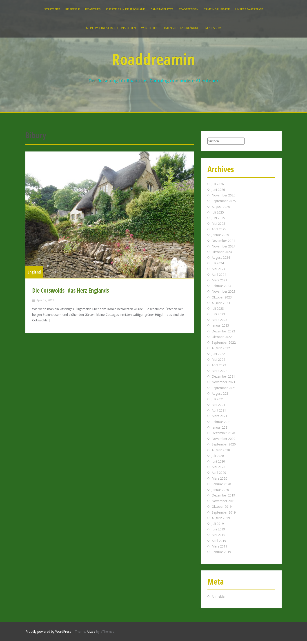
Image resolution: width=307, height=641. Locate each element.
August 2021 (221, 393)
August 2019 (221, 518)
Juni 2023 (218, 314)
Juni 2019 (218, 529)
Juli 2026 (218, 184)
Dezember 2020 (223, 433)
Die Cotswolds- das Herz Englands (70, 290)
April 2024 (219, 274)
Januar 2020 (220, 489)
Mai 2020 (218, 467)
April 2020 (219, 472)
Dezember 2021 (223, 376)
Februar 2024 (221, 286)
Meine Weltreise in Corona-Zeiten (111, 28)
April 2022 (219, 365)
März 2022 (219, 371)
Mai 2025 (218, 223)
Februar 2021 (221, 422)
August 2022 (221, 348)
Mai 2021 (218, 405)
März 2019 (219, 546)
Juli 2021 (218, 399)
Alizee (91, 631)
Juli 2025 (218, 212)
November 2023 (223, 291)
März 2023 (219, 320)
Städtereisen (188, 9)
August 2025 (221, 207)
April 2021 (219, 410)
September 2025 (224, 201)
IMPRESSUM (213, 28)
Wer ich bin (149, 28)
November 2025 (223, 195)
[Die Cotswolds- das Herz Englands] (109, 214)
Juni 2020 (218, 461)
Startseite (52, 9)
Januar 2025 (220, 235)
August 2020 (221, 450)
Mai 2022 (218, 359)
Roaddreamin (153, 59)
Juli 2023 (218, 308)
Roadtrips (93, 9)
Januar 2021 (220, 427)
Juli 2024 (218, 263)
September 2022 (224, 342)
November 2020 (223, 438)
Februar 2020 (221, 484)
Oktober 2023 (222, 297)
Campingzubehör (217, 9)
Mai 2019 (218, 535)
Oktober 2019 (222, 506)
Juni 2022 (218, 354)
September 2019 (224, 512)
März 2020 (219, 478)
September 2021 (224, 388)
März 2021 (219, 416)
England (34, 272)
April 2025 (219, 229)
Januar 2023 (220, 325)
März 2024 (219, 280)
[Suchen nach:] (226, 141)
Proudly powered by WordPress (48, 631)
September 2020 (224, 444)
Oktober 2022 (222, 337)
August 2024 (221, 257)
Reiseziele (72, 9)
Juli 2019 (218, 523)
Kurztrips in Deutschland (125, 9)
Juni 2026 (218, 189)
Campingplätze (162, 9)
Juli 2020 (218, 456)
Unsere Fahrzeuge (249, 9)
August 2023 (221, 303)
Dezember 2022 (223, 331)
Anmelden (219, 596)
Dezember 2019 (223, 495)
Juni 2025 (218, 218)
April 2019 (219, 541)
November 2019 (223, 501)
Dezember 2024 (223, 240)
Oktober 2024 (222, 252)
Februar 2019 (221, 552)
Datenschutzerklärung (181, 28)
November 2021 (223, 382)
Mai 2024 (218, 269)
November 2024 (223, 246)
